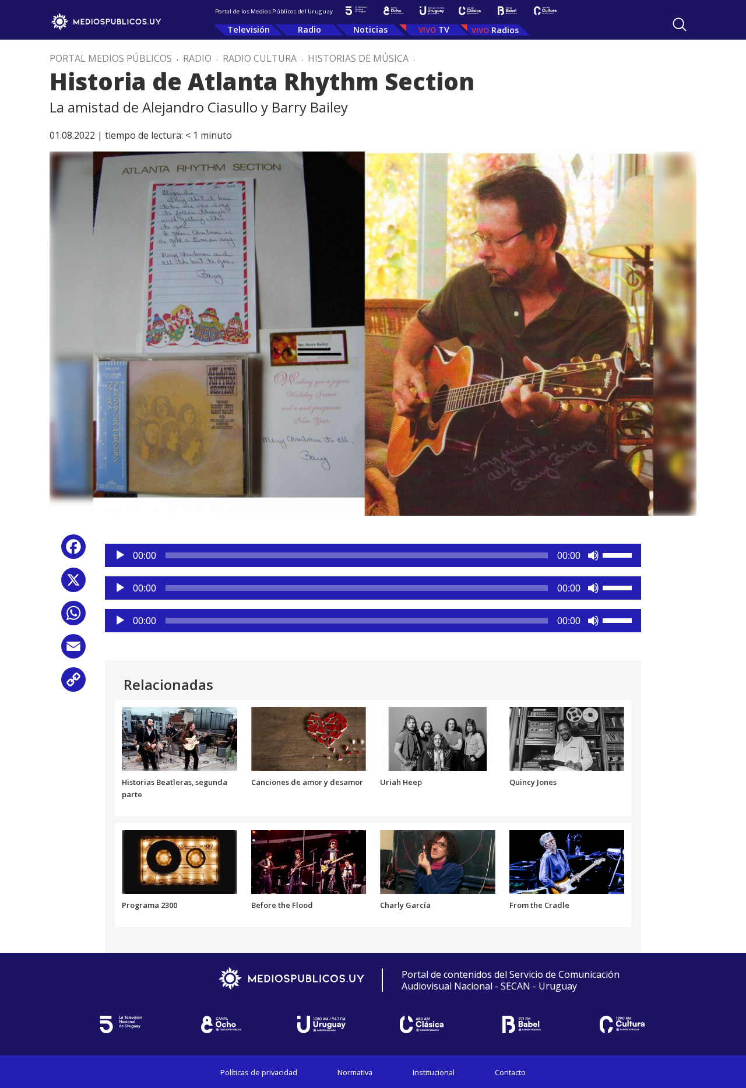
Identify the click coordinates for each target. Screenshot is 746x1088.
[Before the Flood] (309, 861)
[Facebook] (73, 551)
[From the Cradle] (567, 861)
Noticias (370, 29)
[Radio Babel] (507, 10)
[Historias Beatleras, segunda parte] (179, 738)
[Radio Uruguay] (432, 10)
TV (443, 29)
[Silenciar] (593, 555)
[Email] (73, 650)
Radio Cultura (260, 58)
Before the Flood (282, 905)
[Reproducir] (120, 555)
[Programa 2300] (179, 861)
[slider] (619, 554)
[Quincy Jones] (567, 738)
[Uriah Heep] (437, 738)
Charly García (405, 905)
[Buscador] (680, 24)
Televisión (248, 29)
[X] (73, 584)
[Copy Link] (73, 683)
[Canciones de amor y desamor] (309, 738)
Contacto (510, 1072)
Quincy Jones (533, 782)
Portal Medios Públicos (111, 58)
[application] (373, 555)
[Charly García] (437, 861)
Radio (309, 29)
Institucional (434, 1072)
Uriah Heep (401, 782)
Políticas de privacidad (258, 1072)
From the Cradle (539, 905)
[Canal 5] (356, 10)
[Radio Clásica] (469, 10)
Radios (505, 30)
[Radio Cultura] (545, 10)
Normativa (354, 1072)
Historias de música (358, 58)
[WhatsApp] (73, 617)
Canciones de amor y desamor (307, 782)
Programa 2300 (149, 905)
